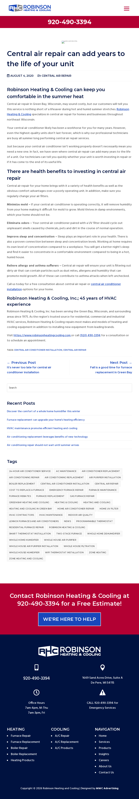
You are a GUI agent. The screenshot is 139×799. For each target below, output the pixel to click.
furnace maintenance (103, 490)
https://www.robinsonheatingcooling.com (42, 335)
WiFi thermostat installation (64, 552)
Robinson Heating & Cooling (67, 527)
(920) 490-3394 (90, 335)
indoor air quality (80, 515)
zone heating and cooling (26, 558)
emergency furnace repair (66, 490)
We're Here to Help (69, 619)
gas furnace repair (82, 496)
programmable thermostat (94, 521)
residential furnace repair (26, 527)
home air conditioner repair (75, 508)
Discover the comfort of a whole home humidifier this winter (43, 411)
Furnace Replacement (50, 496)
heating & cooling (66, 502)
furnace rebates (20, 496)
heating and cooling (96, 502)
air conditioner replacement (101, 471)
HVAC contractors (21, 515)
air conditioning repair (24, 477)
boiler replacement (22, 483)
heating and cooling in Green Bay (30, 508)
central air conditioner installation (38, 350)
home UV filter (109, 508)
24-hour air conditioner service (30, 471)
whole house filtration (79, 546)
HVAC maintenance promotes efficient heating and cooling (42, 428)
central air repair (56, 75)
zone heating (97, 552)
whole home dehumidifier (103, 533)
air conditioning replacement (64, 477)
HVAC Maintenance (51, 515)
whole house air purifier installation (33, 546)
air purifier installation (105, 477)
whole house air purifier (60, 540)
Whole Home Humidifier (24, 540)
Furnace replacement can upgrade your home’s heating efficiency (46, 420)
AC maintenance (66, 471)
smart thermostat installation (30, 533)
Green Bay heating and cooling (29, 502)
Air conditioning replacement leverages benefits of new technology (47, 437)
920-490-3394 (69, 22)
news (67, 521)
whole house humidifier (24, 552)
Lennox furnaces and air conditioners (34, 521)
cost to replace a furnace (26, 490)
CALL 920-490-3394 (100, 703)
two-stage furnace (69, 533)
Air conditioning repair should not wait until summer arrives (43, 445)
